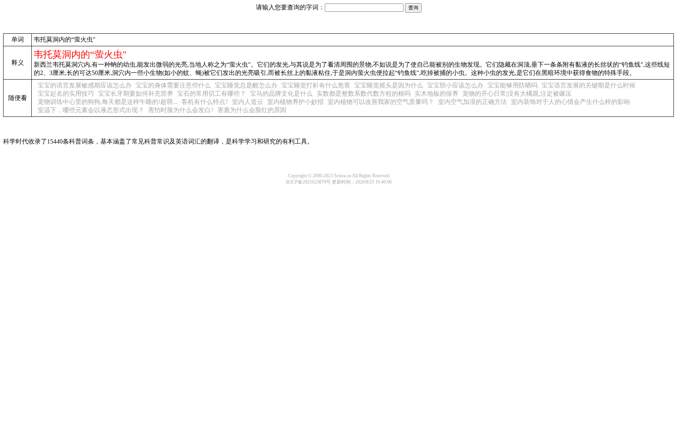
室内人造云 (247, 101)
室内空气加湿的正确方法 (472, 101)
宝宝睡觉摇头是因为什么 (388, 85)
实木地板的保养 (436, 93)
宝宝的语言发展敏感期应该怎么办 (85, 85)
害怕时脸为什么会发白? (181, 110)
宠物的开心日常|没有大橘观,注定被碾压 (517, 93)
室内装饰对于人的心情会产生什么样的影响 (570, 101)
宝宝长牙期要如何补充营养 (135, 93)
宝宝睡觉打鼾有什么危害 (315, 85)
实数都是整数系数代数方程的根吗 (364, 93)
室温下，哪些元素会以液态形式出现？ (91, 110)
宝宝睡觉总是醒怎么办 (246, 85)
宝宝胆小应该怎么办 (455, 85)
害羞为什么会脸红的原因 (251, 110)
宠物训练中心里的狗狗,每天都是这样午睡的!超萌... (107, 101)
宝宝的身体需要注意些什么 (173, 85)
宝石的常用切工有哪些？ (211, 93)
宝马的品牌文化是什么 (281, 93)
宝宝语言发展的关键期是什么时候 (588, 85)
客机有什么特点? (204, 101)
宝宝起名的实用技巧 (66, 93)
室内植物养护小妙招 (295, 101)
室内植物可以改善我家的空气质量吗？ (381, 101)
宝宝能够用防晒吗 (512, 85)
